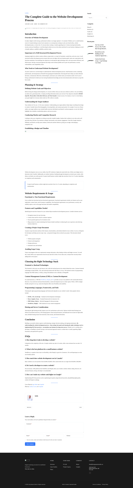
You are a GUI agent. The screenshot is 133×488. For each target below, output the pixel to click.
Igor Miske (35, 384)
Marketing (89, 36)
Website (68, 435)
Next (81, 407)
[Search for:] (97, 17)
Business (89, 29)
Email (48, 435)
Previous (29, 407)
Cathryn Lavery (33, 386)
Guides (27, 13)
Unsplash (42, 384)
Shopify (48, 279)
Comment (29, 424)
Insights (89, 34)
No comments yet (42, 23)
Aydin (35, 23)
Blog (88, 27)
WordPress (43, 279)
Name (28, 435)
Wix (53, 279)
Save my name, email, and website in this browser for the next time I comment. (44, 439)
